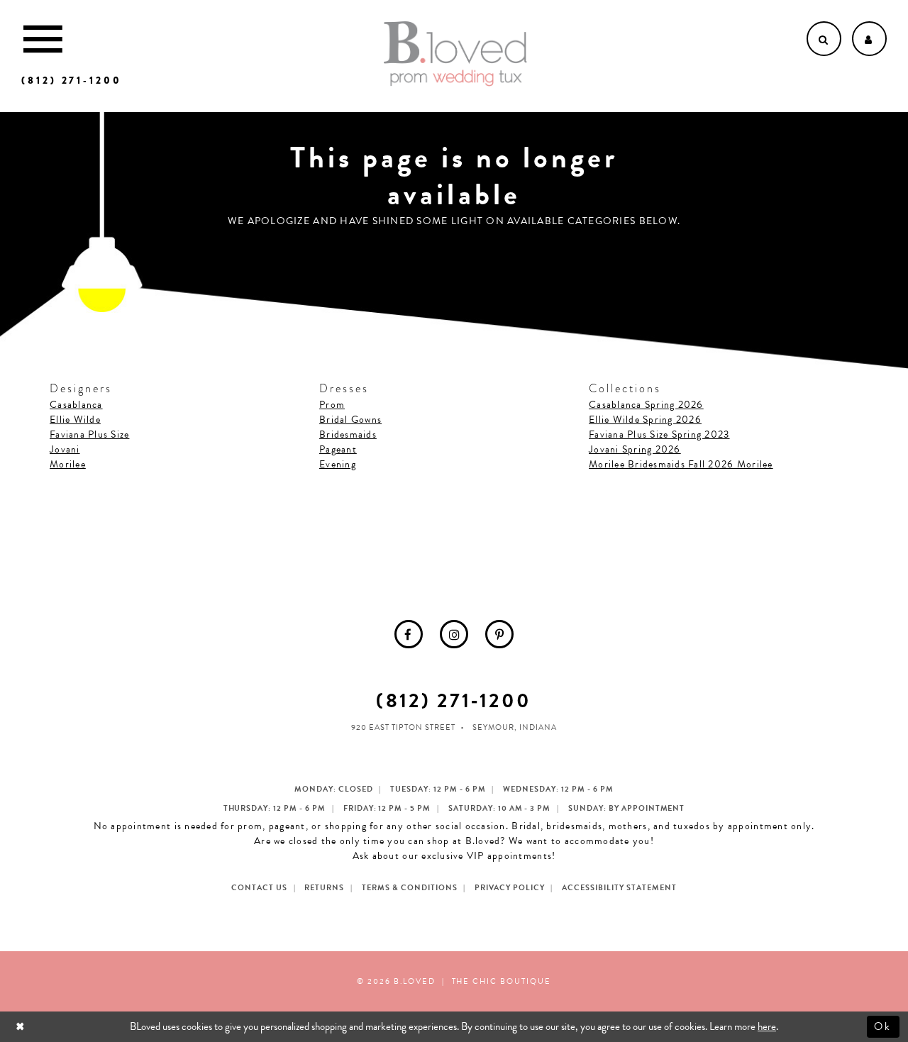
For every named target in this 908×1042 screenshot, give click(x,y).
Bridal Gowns (350, 419)
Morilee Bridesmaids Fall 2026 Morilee (681, 464)
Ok (883, 1026)
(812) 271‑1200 (453, 700)
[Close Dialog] (22, 1026)
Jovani (65, 449)
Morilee (68, 464)
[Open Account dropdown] (869, 38)
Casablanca (76, 404)
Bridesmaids (348, 434)
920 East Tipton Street (403, 727)
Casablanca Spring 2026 (646, 404)
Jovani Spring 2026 (635, 449)
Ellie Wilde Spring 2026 (645, 419)
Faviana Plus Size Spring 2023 (659, 434)
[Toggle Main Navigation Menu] (43, 38)
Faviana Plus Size (89, 434)
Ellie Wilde (75, 419)
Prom (332, 404)
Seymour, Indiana (514, 727)
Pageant (338, 449)
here (767, 1026)
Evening (337, 464)
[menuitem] (408, 634)
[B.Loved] (455, 54)
